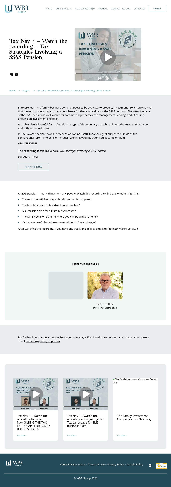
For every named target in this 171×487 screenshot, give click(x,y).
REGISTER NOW (33, 167)
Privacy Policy (115, 464)
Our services (62, 8)
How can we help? (85, 8)
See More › (21, 435)
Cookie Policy (135, 464)
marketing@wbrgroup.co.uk (120, 229)
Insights (115, 8)
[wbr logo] (24, 463)
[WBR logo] (17, 8)
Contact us (139, 8)
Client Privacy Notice (72, 464)
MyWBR (157, 8)
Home (49, 8)
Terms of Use (96, 464)
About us (103, 8)
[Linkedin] (150, 465)
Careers (126, 8)
